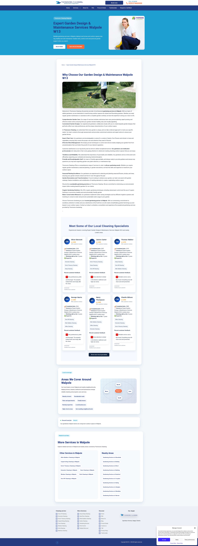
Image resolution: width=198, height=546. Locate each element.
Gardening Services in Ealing (111, 482)
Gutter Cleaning (83, 521)
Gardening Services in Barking (111, 470)
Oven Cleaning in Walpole (87, 470)
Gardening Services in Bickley (111, 461)
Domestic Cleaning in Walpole (69, 470)
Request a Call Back (126, 8)
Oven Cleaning (61, 523)
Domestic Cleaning (62, 516)
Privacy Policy (173, 543)
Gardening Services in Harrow (111, 495)
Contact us (104, 525)
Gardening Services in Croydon (111, 478)
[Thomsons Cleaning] (69, 2)
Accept (164, 539)
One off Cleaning (62, 513)
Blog (102, 521)
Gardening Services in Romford (111, 474)
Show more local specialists (99, 354)
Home (68, 8)
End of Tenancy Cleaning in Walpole (71, 466)
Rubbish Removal (84, 528)
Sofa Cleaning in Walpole (86, 474)
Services (75, 8)
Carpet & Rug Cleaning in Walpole (70, 461)
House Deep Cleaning (85, 513)
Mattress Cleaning (62, 530)
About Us (85, 8)
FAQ (93, 8)
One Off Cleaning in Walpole (68, 478)
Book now (114, 3)
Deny (177, 539)
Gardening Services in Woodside (112, 457)
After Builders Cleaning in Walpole (70, 457)
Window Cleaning (62, 525)
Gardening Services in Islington (111, 487)
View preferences (190, 539)
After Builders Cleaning (85, 518)
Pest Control (83, 525)
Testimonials (113, 8)
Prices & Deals (101, 8)
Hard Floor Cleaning (84, 516)
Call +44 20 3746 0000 (75, 46)
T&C (102, 528)
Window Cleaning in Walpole (68, 474)
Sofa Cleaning (61, 528)
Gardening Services (84, 523)
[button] (195, 528)
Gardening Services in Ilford (110, 466)
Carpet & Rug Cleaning (63, 521)
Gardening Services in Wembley (112, 491)
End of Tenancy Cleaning (64, 518)
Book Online (59, 46)
